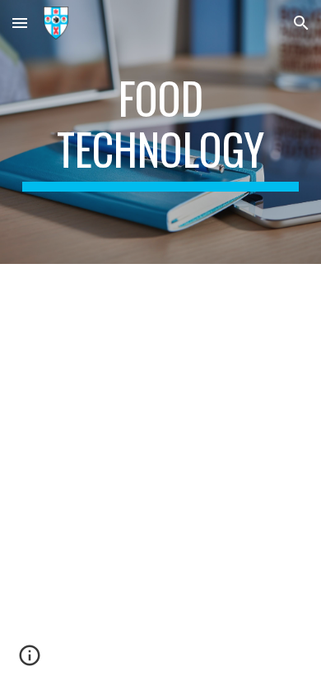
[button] (20, 22)
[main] (160, 132)
